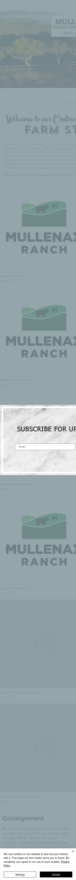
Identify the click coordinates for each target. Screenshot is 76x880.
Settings (20, 874)
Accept (56, 874)
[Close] (70, 853)
